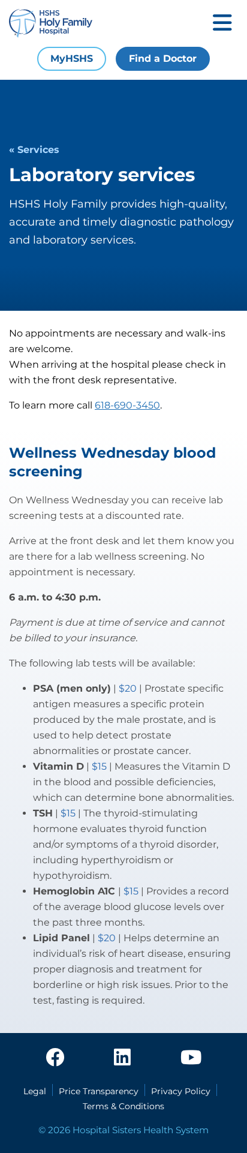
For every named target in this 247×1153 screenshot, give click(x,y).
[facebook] (55, 1058)
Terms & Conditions (123, 1106)
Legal (34, 1091)
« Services (34, 149)
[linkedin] (122, 1058)
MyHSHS (71, 58)
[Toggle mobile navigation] (222, 23)
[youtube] (190, 1058)
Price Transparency (98, 1091)
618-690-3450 (127, 405)
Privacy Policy (180, 1091)
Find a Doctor (163, 58)
